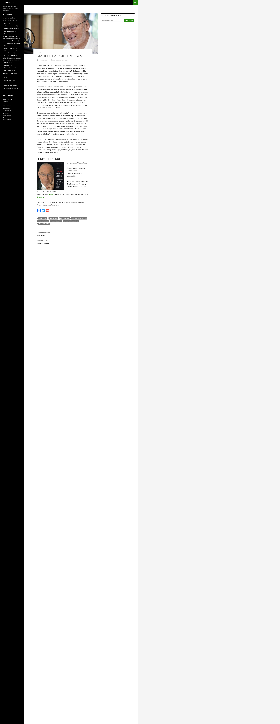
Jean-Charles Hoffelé (59, 60)
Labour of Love (7, 99)
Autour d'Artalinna (8, 20)
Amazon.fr (51, 194)
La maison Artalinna (9, 73)
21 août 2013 (53, 218)
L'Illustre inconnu (9, 68)
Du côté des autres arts (10, 28)
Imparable (6, 113)
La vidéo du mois (9, 31)
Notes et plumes (8, 70)
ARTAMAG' (8, 2)
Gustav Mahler (43, 221)
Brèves (6, 23)
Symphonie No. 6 (44, 223)
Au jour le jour (8, 80)
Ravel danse (43, 234)
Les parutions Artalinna (11, 88)
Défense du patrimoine (9, 41)
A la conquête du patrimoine (12, 43)
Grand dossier (8, 65)
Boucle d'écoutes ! (9, 48)
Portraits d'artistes (9, 55)
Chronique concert (9, 26)
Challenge (6, 118)
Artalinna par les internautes (12, 76)
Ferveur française (43, 242)
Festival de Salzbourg (79, 218)
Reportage (7, 34)
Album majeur (7, 104)
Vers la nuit (6, 108)
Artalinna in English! (9, 18)
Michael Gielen (56, 221)
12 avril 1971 (42, 218)
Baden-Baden (64, 218)
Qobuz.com (40, 197)
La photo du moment (10, 85)
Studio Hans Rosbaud (71, 221)
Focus (39, 52)
